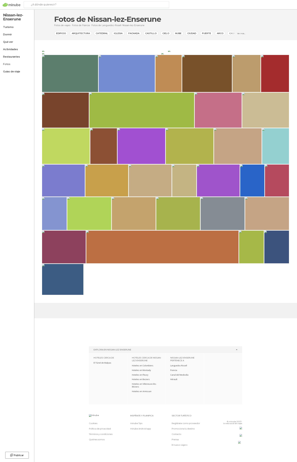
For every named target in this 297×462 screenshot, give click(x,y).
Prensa (175, 439)
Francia (173, 370)
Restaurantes (11, 56)
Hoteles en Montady (141, 370)
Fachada (133, 33)
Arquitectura (81, 33)
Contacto (176, 434)
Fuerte (206, 33)
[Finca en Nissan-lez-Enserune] (225, 53)
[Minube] (11, 5)
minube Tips (136, 423)
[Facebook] (224, 416)
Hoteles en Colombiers (142, 365)
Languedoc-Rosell (178, 365)
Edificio (61, 33)
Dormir (7, 34)
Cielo (165, 33)
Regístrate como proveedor (186, 423)
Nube (178, 33)
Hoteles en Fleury (140, 374)
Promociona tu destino (183, 428)
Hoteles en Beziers (141, 379)
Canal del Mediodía (179, 374)
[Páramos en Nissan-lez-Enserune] (228, 50)
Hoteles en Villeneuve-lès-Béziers (144, 385)
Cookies (93, 423)
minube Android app (140, 428)
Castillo (151, 33)
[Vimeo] (234, 416)
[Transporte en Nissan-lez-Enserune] (101, 53)
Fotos (6, 64)
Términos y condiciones (100, 434)
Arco (220, 33)
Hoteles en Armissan (141, 391)
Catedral (102, 33)
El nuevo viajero (179, 445)
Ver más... (241, 33)
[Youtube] (239, 416)
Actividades (10, 49)
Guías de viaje (11, 71)
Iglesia (118, 33)
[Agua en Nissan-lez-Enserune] (104, 50)
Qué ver (8, 41)
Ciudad (191, 33)
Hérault (173, 379)
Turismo (8, 27)
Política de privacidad (100, 428)
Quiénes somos (97, 439)
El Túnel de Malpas (102, 362)
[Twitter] (229, 416)
